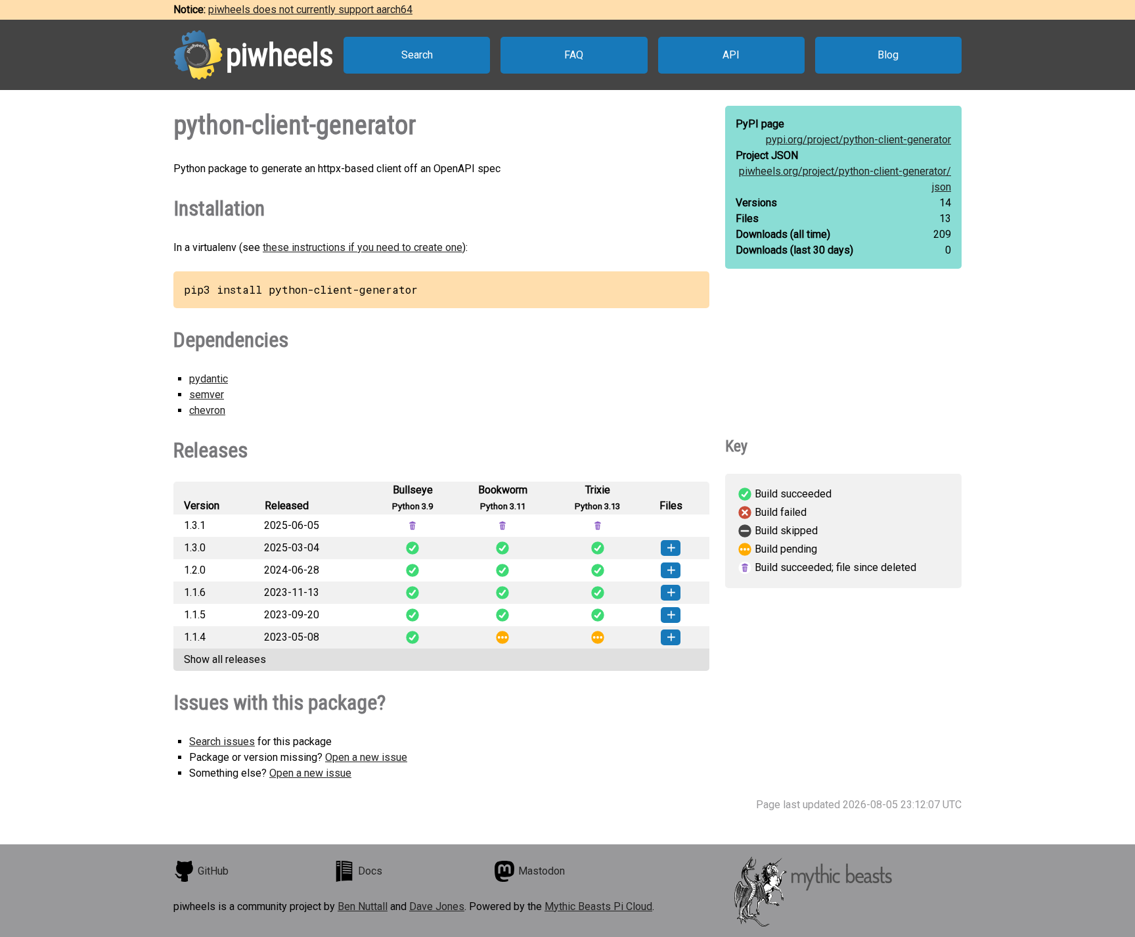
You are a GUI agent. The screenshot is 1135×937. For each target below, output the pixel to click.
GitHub (213, 871)
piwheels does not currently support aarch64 (310, 9)
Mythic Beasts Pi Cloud (598, 906)
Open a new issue (366, 757)
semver (206, 394)
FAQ (573, 55)
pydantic (208, 379)
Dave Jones (436, 906)
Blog (888, 55)
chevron (207, 410)
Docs (370, 871)
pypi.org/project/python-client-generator (858, 139)
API (731, 55)
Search (417, 55)
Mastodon (541, 871)
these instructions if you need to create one (362, 247)
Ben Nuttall (363, 906)
